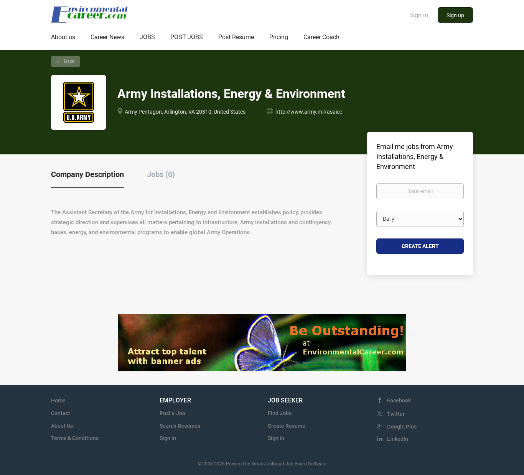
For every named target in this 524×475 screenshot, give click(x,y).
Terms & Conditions (75, 438)
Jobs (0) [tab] (161, 174)
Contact (60, 413)
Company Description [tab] (87, 174)
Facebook (399, 400)
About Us (62, 426)
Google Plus (402, 427)
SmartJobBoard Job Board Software (288, 464)
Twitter (396, 414)
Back (68, 61)
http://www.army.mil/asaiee (308, 112)
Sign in (418, 15)
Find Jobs (280, 413)
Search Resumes (180, 426)
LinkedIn (397, 439)
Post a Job (172, 413)
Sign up (455, 15)
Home (58, 400)
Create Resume (286, 426)
